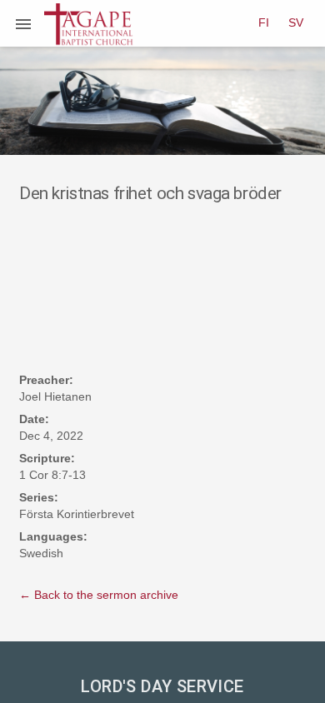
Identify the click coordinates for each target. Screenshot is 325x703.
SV (295, 22)
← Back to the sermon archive (98, 594)
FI (263, 22)
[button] (23, 23)
